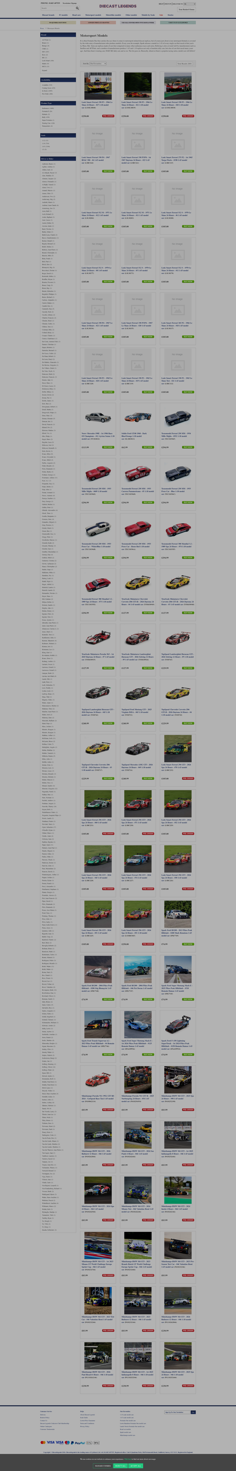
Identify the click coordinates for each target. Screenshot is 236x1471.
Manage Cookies (103, 1466)
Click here (127, 1459)
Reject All (120, 1466)
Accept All (135, 1466)
